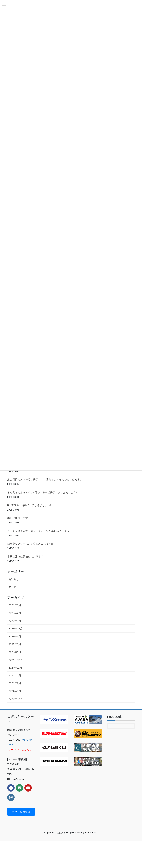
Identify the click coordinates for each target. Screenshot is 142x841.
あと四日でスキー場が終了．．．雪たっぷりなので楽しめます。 (44, 479)
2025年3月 (15, 636)
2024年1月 (15, 691)
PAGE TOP (135, 812)
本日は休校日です (17, 518)
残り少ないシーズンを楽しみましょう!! (30, 543)
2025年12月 (16, 628)
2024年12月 (16, 659)
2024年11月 (15, 667)
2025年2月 (15, 644)
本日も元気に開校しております (25, 556)
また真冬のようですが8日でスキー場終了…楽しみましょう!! (42, 492)
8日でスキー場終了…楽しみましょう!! (29, 505)
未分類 (12, 587)
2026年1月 (15, 620)
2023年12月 (16, 698)
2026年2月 (15, 613)
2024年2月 (15, 683)
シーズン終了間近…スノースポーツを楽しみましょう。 (39, 530)
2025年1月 (15, 652)
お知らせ (14, 579)
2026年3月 (15, 605)
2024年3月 (15, 675)
